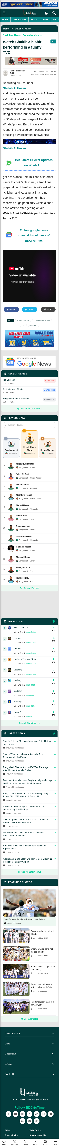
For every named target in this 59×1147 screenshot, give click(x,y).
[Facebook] (8, 1114)
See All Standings (27, 723)
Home (5, 19)
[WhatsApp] (44, 1114)
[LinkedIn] (22, 1121)
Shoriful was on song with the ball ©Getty (42, 950)
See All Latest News (31, 872)
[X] (29, 1114)
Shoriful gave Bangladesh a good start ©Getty (24, 919)
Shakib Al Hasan (22, 28)
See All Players (31, 588)
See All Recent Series (31, 408)
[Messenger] (51, 1114)
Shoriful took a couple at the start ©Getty (43, 968)
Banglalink (33, 325)
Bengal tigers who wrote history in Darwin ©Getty (41, 985)
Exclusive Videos (32, 35)
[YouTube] (15, 1114)
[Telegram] (29, 1121)
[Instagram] (22, 1114)
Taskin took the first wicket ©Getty (42, 932)
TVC (23, 325)
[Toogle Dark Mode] (46, 13)
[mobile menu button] (4, 13)
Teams (44, 19)
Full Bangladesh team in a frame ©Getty (42, 1003)
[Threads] (36, 1121)
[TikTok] (36, 1114)
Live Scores (19, 19)
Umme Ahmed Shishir (42, 320)
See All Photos (31, 1019)
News (34, 19)
